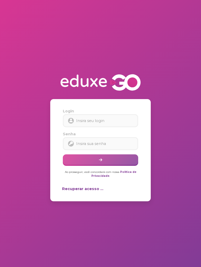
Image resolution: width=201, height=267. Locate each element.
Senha (69, 134)
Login (68, 111)
